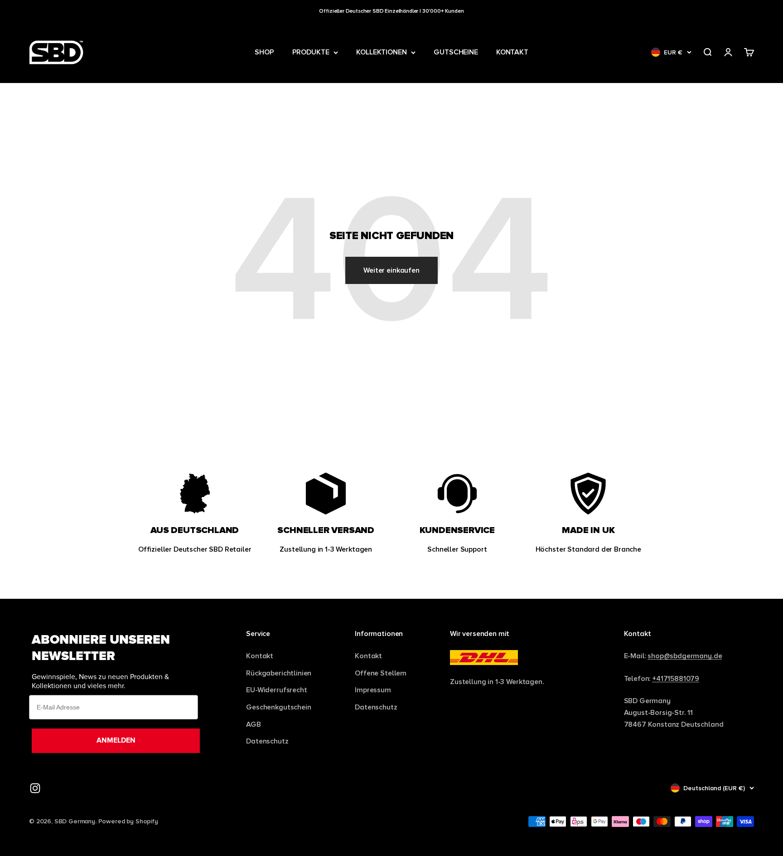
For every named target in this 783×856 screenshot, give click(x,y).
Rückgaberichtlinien (278, 673)
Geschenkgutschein (278, 707)
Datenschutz (267, 741)
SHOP (264, 52)
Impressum (373, 690)
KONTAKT (512, 52)
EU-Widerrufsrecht (276, 690)
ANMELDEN (116, 740)
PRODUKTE (310, 52)
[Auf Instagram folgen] (35, 788)
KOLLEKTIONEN (381, 52)
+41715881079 (675, 678)
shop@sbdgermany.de (685, 656)
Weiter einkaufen (391, 270)
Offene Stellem (380, 673)
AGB (253, 724)
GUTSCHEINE (456, 52)
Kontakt (259, 656)
